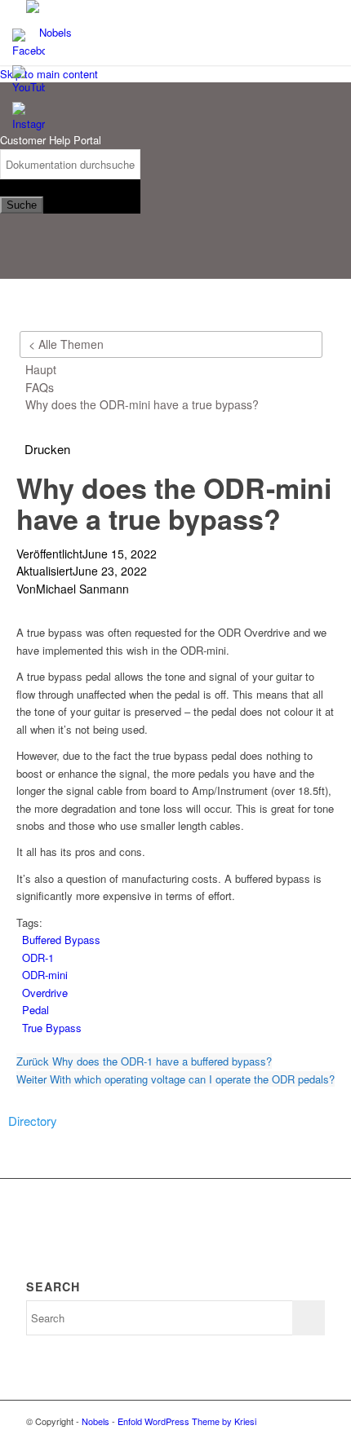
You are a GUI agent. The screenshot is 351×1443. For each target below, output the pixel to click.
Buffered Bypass (61, 939)
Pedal (35, 1009)
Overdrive (45, 992)
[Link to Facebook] (312, 1421)
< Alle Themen (66, 344)
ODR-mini (45, 974)
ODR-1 (38, 957)
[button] (47, 449)
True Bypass (52, 1027)
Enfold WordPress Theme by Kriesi (187, 1421)
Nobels (95, 1421)
